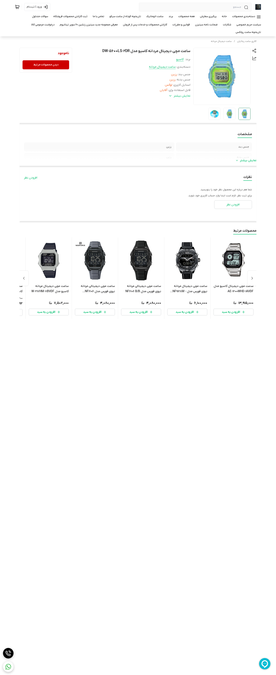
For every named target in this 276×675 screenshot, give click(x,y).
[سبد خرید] (17, 7)
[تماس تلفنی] (8, 653)
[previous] (252, 278)
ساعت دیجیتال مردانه (221, 41)
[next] (23, 278)
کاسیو (180, 59)
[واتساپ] (8, 666)
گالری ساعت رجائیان (246, 41)
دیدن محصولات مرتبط (45, 65)
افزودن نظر (30, 178)
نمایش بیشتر (248, 160)
